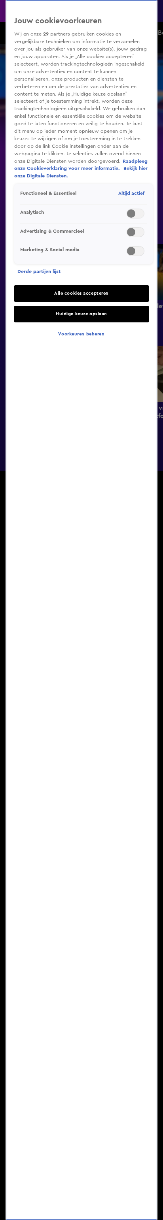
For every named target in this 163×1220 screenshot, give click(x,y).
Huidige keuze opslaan (81, 314)
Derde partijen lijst (39, 271)
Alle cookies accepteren (81, 293)
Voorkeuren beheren (81, 334)
